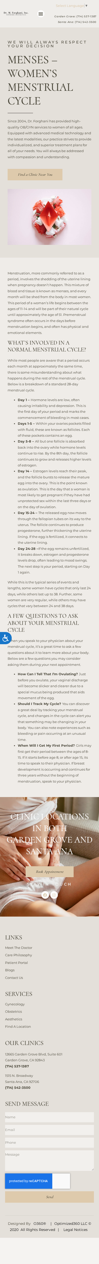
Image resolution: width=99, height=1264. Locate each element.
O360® (40, 1223)
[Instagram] (54, 895)
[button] (41, 14)
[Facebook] (45, 895)
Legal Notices (75, 1229)
